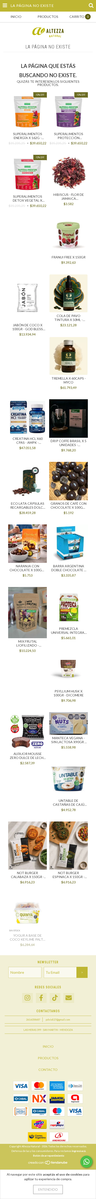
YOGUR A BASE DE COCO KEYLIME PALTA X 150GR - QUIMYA (27, 937)
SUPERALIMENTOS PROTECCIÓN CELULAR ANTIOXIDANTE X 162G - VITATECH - (68, 136)
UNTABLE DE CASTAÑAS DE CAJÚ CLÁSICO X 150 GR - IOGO (68, 802)
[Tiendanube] (48, 1163)
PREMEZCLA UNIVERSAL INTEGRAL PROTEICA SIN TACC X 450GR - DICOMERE (68, 630)
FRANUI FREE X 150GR (69, 257)
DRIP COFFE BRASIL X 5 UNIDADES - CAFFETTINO (68, 443)
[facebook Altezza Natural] (41, 998)
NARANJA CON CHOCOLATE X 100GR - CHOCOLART (28, 568)
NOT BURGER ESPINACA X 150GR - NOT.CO (69, 875)
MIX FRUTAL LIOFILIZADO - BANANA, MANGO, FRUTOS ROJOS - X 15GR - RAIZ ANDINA (27, 643)
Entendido (48, 1189)
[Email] (68, 998)
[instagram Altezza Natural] (27, 998)
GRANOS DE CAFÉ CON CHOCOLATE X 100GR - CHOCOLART (69, 505)
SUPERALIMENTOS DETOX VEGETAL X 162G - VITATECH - (27, 198)
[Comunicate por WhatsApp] (86, 1162)
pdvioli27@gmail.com (58, 1019)
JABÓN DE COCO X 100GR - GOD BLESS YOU (27, 327)
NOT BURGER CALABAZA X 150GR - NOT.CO (27, 875)
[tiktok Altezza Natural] (55, 998)
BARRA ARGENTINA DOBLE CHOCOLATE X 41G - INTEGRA (68, 568)
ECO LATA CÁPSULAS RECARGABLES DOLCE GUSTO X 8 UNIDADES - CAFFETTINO (28, 505)
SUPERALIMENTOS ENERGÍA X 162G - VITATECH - (27, 136)
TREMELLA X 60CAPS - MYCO (68, 380)
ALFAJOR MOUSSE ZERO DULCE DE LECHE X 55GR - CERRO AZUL (27, 756)
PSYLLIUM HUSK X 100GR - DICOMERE (69, 693)
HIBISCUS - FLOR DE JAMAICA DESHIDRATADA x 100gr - (68, 196)
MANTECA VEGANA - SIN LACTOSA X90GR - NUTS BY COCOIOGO (68, 740)
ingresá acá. (79, 1150)
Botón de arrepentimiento (48, 1155)
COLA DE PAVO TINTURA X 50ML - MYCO (68, 318)
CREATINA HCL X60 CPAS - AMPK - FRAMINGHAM (28, 440)
